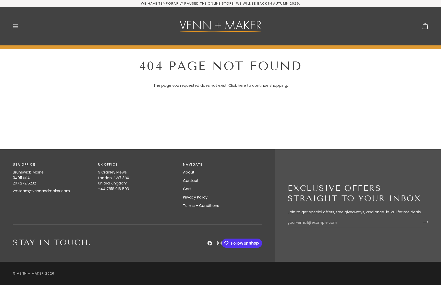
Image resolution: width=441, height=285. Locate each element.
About (188, 172)
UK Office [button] (108, 164)
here (242, 85)
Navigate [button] (192, 164)
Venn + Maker (30, 273)
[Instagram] (219, 243)
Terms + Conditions (201, 205)
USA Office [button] (24, 164)
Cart (187, 188)
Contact (191, 180)
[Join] (424, 222)
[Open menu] (20, 26)
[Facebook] (209, 243)
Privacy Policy (195, 197)
